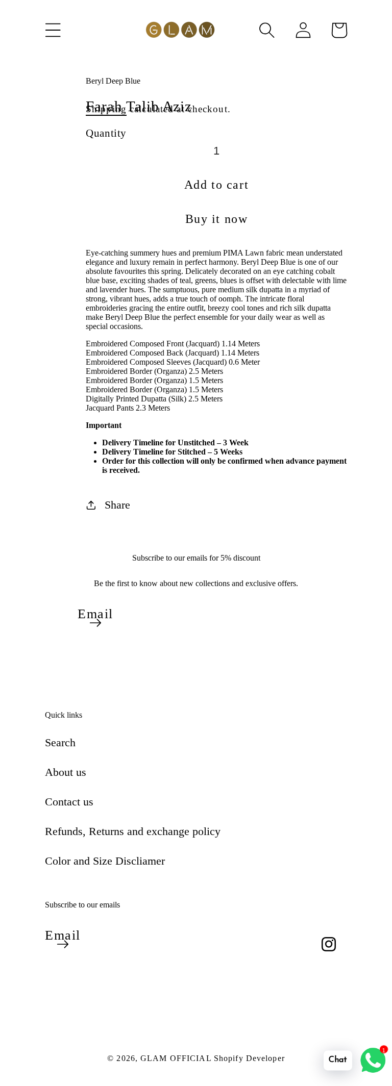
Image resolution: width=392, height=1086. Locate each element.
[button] (53, 30)
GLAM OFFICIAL (177, 1058)
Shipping (106, 109)
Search (60, 742)
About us (65, 772)
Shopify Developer (249, 1058)
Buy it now (216, 218)
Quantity (106, 133)
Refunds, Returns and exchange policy (132, 831)
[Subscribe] (95, 622)
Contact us (69, 801)
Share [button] (117, 504)
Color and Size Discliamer (105, 860)
